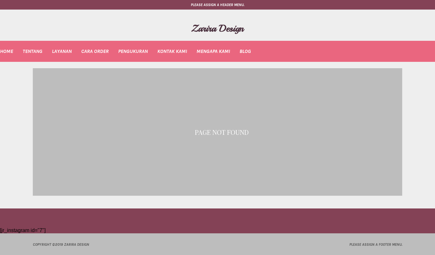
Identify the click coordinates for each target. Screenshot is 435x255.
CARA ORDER (95, 51)
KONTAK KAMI (172, 51)
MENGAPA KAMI (213, 51)
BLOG (245, 51)
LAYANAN (62, 51)
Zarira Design (217, 28)
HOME (6, 51)
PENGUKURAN (133, 51)
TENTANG (32, 51)
